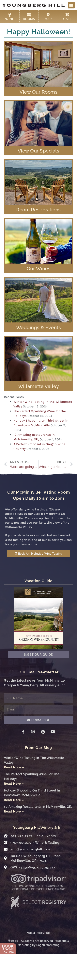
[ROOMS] (29, 15)
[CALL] (67, 15)
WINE (9, 19)
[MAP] (48, 15)
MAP (48, 19)
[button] (71, 5)
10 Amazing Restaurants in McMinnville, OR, (38, 807)
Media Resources (38, 932)
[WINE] (10, 15)
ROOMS (29, 19)
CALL (67, 19)
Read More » (14, 767)
